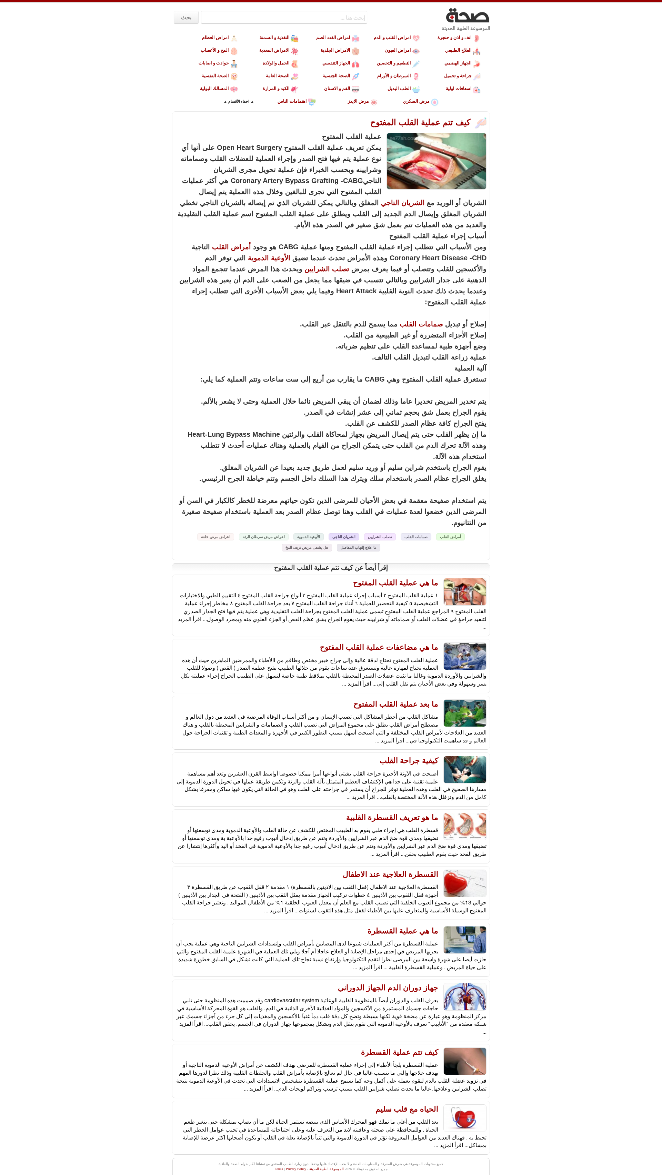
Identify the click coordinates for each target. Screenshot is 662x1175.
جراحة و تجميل (458, 75)
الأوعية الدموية (269, 258)
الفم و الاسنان (337, 88)
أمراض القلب (231, 247)
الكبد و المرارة (276, 88)
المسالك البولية (214, 88)
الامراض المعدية (274, 50)
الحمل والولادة (276, 62)
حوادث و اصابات (214, 62)
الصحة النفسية (215, 75)
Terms (279, 1169)
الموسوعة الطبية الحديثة (466, 28)
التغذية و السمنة (275, 37)
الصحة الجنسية (336, 75)
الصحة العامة (278, 75)
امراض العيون (398, 50)
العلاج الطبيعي (458, 50)
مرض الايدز (358, 101)
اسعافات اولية (459, 88)
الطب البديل (399, 88)
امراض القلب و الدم (392, 37)
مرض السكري (416, 101)
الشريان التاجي (403, 202)
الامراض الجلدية (335, 50)
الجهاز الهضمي (458, 62)
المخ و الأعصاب (215, 50)
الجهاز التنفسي (336, 62)
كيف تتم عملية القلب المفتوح (421, 122)
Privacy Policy (296, 1169)
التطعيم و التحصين (394, 62)
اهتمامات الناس (292, 101)
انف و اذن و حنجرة (455, 37)
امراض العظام (215, 37)
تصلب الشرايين (326, 269)
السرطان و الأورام (394, 75)
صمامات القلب (421, 324)
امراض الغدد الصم (333, 37)
